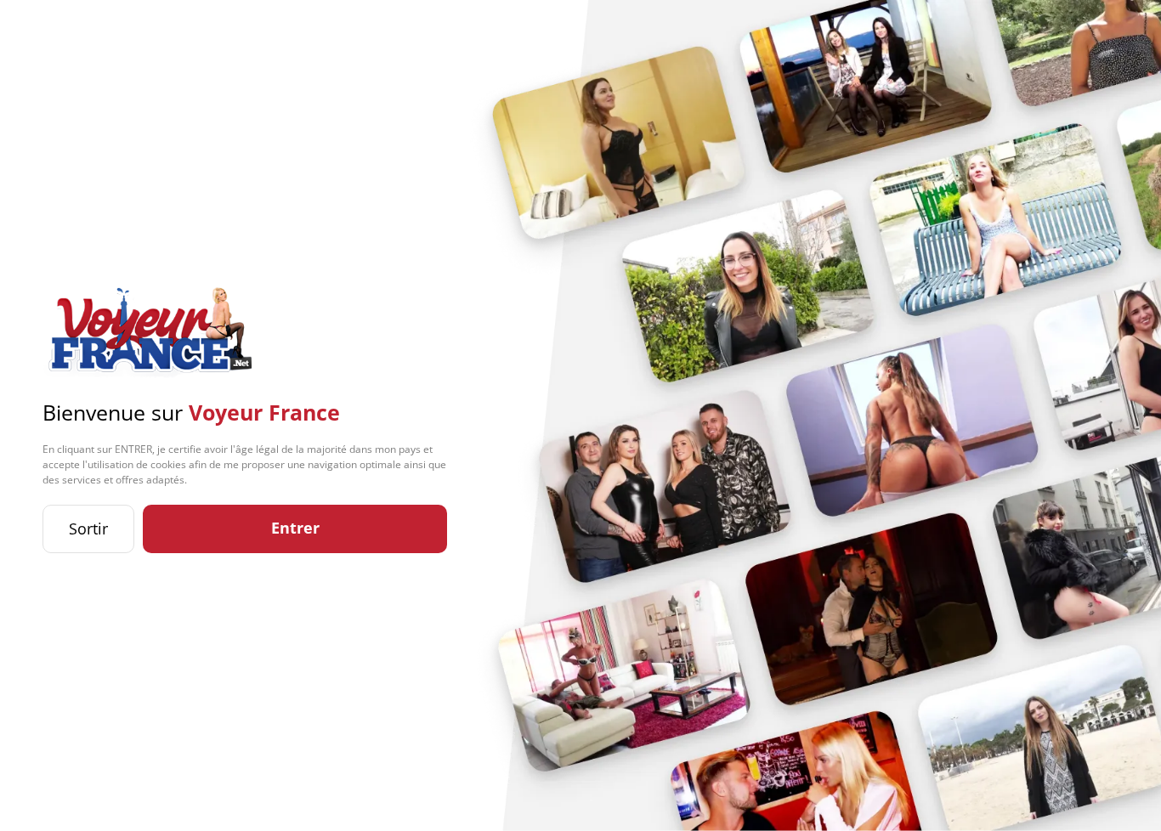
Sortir (88, 528)
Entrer (295, 527)
